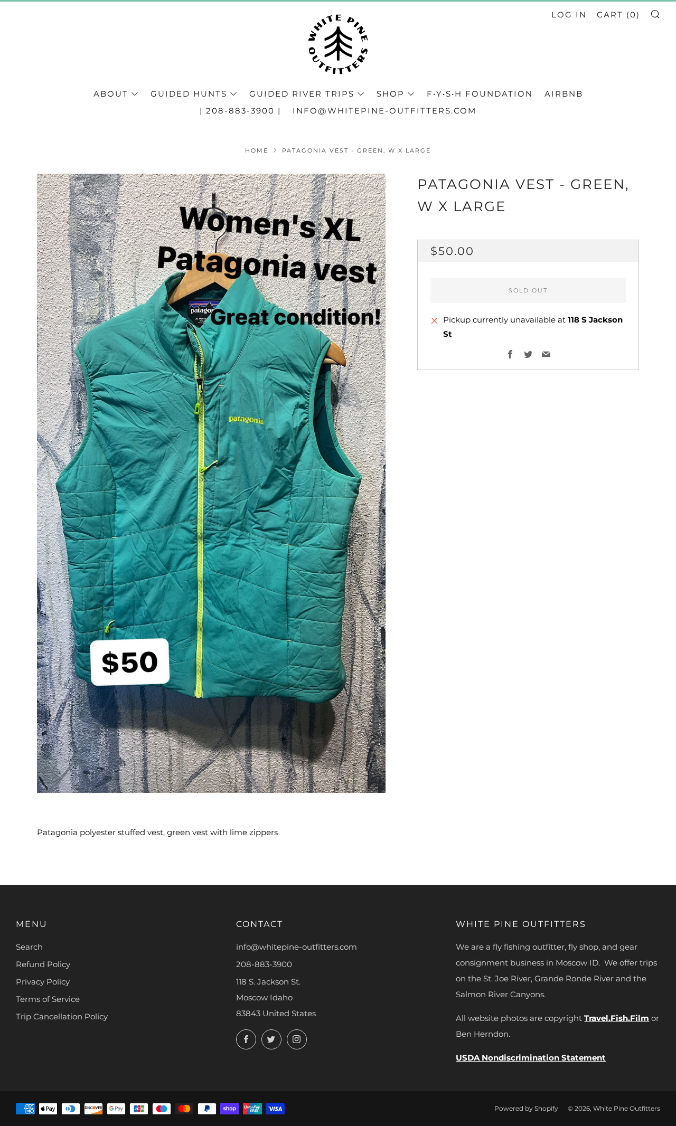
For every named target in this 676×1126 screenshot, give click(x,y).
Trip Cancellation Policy (62, 1016)
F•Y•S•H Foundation (480, 94)
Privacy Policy (43, 982)
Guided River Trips (301, 94)
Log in (569, 15)
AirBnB (563, 94)
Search (29, 947)
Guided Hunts (189, 94)
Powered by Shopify (526, 1108)
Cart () (618, 15)
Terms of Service (48, 999)
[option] (211, 483)
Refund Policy (43, 964)
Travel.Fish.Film (616, 1018)
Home (256, 150)
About (110, 94)
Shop (391, 94)
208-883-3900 (264, 964)
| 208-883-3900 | (240, 111)
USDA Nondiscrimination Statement (531, 1058)
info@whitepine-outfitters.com (384, 111)
